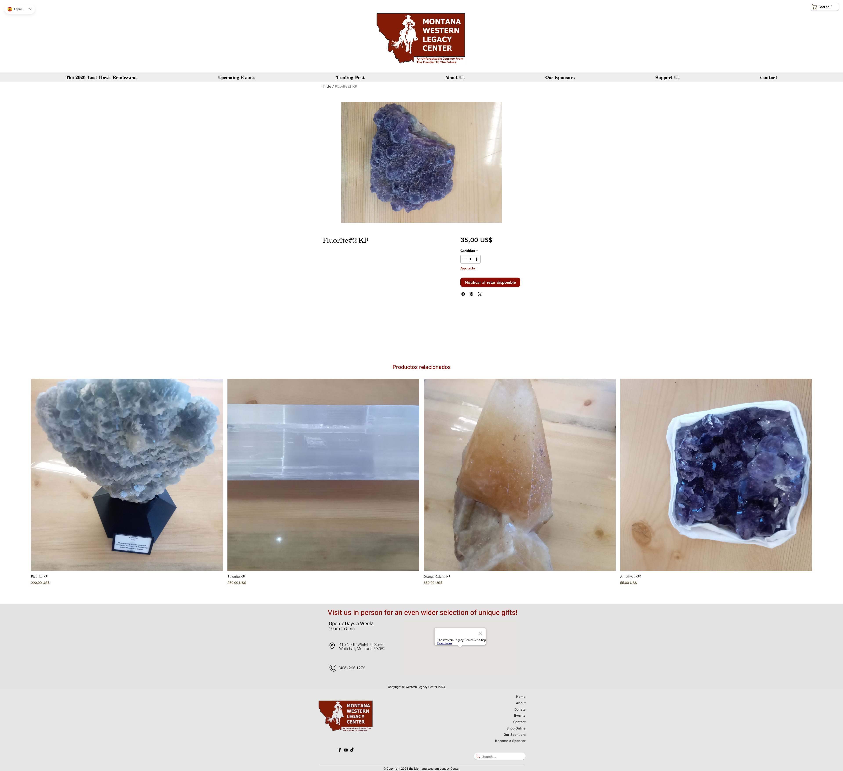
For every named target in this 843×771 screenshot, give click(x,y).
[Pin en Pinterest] (471, 294)
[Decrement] (464, 259)
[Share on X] (480, 294)
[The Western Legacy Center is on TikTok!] (352, 750)
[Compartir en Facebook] (463, 294)
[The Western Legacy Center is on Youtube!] (345, 750)
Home (521, 696)
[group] (421, 488)
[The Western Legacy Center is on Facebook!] (339, 750)
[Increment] (477, 259)
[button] (825, 6)
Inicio (327, 86)
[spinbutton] (470, 259)
